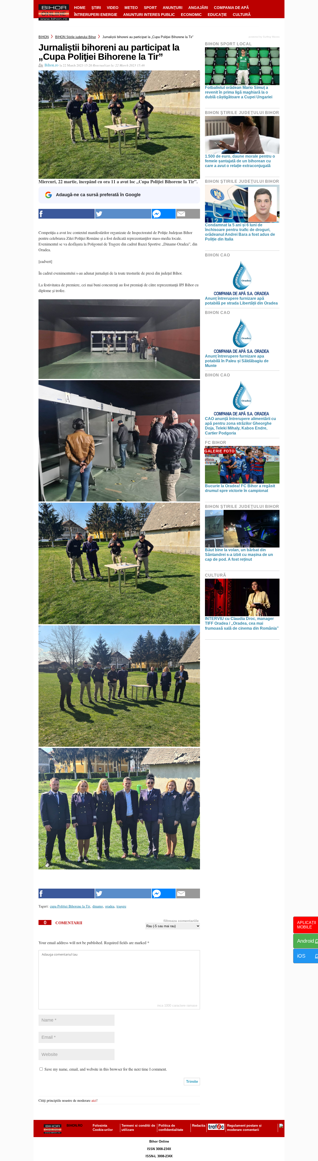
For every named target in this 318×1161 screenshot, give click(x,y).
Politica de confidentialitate (171, 1128)
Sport (150, 7)
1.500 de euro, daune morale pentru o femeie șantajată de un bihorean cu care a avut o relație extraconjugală (240, 161)
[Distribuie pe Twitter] (123, 214)
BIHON (44, 37)
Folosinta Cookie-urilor (103, 1128)
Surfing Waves (271, 36)
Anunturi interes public (149, 14)
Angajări (198, 7)
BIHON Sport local (228, 44)
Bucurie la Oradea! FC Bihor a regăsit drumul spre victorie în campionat (240, 488)
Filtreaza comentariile (181, 920)
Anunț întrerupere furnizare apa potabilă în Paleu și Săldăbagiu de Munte (237, 361)
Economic (191, 14)
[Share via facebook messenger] (164, 214)
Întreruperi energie (95, 14)
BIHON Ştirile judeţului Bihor (75, 37)
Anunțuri (172, 7)
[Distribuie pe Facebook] (67, 214)
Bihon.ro (51, 64)
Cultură (242, 14)
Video (113, 7)
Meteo (131, 7)
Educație (217, 14)
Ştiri (96, 7)
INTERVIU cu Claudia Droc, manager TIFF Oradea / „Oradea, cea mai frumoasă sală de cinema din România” (242, 623)
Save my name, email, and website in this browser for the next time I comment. (105, 1069)
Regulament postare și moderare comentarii (244, 1128)
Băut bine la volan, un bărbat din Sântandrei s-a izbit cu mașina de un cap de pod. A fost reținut (239, 554)
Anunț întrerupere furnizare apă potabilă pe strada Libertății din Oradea (241, 300)
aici (93, 1100)
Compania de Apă (231, 7)
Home (79, 7)
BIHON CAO (217, 255)
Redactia (198, 1125)
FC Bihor (215, 442)
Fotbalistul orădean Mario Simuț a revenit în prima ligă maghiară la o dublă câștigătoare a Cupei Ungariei (238, 92)
